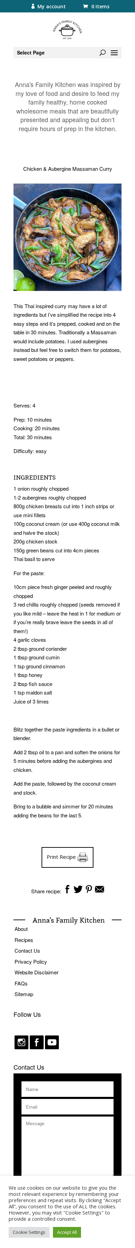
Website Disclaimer (36, 972)
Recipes (24, 939)
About (21, 928)
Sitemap (24, 994)
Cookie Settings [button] (29, 1232)
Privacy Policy (31, 961)
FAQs (21, 983)
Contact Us (27, 950)
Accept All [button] (67, 1232)
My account (51, 6)
